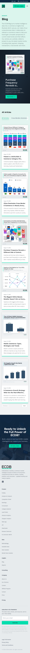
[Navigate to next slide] (27, 76)
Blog (3, 562)
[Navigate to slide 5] (18, 99)
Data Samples (5, 550)
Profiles (4, 493)
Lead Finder (5, 512)
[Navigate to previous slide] (3, 76)
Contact (4, 592)
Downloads (5, 528)
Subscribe (15, 622)
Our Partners (5, 582)
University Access (23, 1)
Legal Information (6, 639)
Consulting (5, 570)
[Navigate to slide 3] (15, 99)
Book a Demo (19, 6)
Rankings (4, 502)
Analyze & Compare (7, 496)
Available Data (5, 546)
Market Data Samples (7, 553)
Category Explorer (6, 509)
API (2, 525)
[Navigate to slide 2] (13, 99)
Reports (4, 565)
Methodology (5, 543)
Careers (4, 585)
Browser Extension (6, 531)
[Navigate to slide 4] (16, 99)
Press (3, 595)
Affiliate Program (6, 588)
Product (4, 489)
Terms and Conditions (7, 645)
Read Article (10, 96)
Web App (4, 522)
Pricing (3, 600)
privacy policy (21, 629)
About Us (4, 579)
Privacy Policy (5, 642)
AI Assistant (5, 505)
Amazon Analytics (6, 515)
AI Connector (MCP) (7, 534)
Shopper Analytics (6, 518)
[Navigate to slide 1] (11, 99)
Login (14, 1)
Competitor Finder (6, 499)
